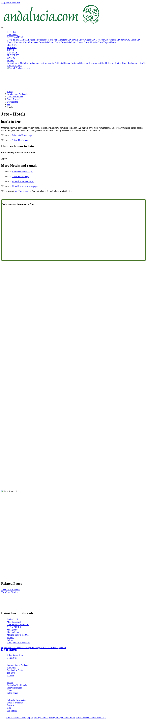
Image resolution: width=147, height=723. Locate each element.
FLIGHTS (12, 47)
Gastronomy (45, 63)
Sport (124, 63)
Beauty (111, 63)
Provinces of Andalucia (17, 94)
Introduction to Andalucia (18, 665)
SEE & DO (12, 45)
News (9, 690)
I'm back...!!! (13, 619)
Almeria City (114, 40)
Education (83, 63)
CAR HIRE (12, 34)
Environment (95, 63)
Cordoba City (102, 40)
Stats (92, 717)
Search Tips (100, 717)
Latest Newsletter (15, 702)
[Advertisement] (73, 80)
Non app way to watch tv (18, 642)
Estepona (32, 40)
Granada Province (15, 96)
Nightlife (24, 63)
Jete (8, 104)
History (66, 63)
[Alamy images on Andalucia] (11, 650)
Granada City (89, 40)
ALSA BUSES (14, 627)
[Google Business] (16, 650)
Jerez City (125, 40)
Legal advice (42, 717)
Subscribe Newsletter (16, 700)
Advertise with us (15, 655)
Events (10, 682)
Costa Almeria (90, 42)
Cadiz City (135, 40)
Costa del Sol (13, 40)
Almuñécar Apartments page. (25, 186)
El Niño (10, 637)
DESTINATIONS (15, 37)
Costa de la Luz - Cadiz (49, 42)
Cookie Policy (68, 717)
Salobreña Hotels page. (22, 135)
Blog (9, 708)
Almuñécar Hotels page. (23, 181)
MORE (10, 60)
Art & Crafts (57, 63)
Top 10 (142, 63)
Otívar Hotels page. (20, 140)
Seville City (77, 40)
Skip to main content (10, 2)
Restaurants (34, 63)
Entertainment (13, 63)
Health (104, 63)
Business (75, 63)
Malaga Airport (14, 622)
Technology (133, 63)
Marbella (24, 40)
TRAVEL (11, 50)
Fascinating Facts (15, 670)
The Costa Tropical (10, 592)
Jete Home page (21, 191)
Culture (118, 63)
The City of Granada (10, 589)
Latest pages (12, 693)
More (113, 42)
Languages (12, 710)
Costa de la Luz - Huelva (72, 42)
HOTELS (11, 32)
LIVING (11, 58)
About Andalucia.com (16, 717)
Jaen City (23, 42)
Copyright (31, 717)
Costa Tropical (104, 42)
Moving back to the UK (18, 635)
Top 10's (11, 673)
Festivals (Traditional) (17, 685)
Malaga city (12, 629)
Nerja (50, 40)
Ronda (57, 40)
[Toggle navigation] (2, 27)
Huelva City (12, 42)
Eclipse (10, 640)
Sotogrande (42, 40)
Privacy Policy (55, 717)
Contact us (12, 658)
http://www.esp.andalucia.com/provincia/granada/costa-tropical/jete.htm (33, 647)
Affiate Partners (83, 717)
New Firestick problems (18, 624)
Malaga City (65, 40)
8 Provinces (33, 42)
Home (9, 91)
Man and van (13, 632)
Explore (10, 675)
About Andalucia (14, 65)
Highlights (11, 667)
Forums (10, 705)
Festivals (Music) (14, 688)
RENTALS (12, 52)
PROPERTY (13, 55)
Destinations (12, 102)
